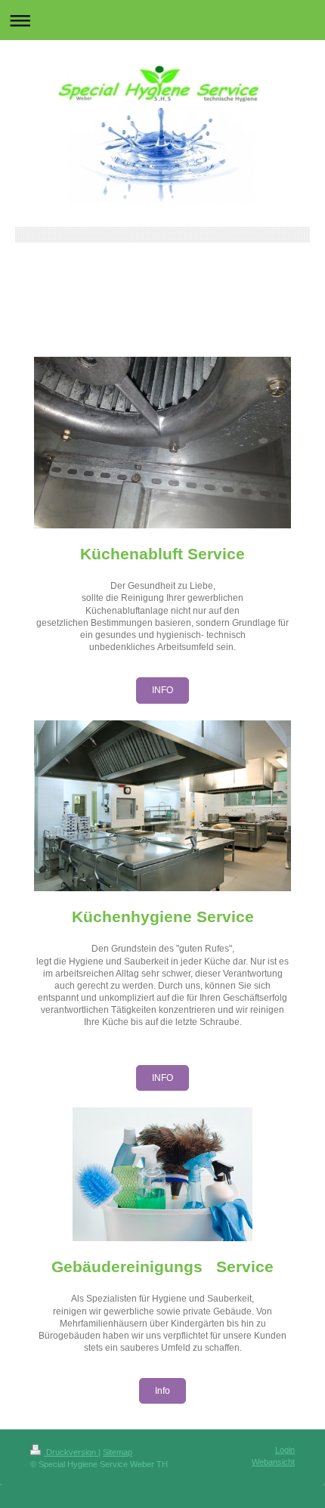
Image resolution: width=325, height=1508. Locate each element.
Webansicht (273, 1461)
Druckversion (71, 1452)
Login (285, 1449)
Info (162, 1391)
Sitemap (117, 1452)
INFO (162, 690)
